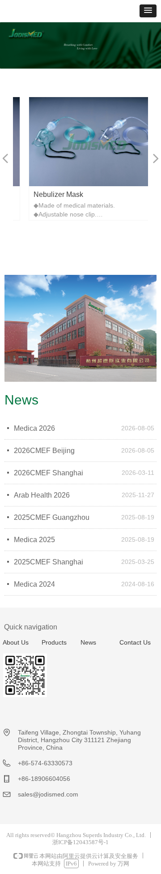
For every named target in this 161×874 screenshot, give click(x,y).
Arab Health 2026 (42, 495)
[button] (148, 10)
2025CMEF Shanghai (48, 562)
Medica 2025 (34, 539)
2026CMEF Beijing (44, 450)
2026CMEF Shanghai (48, 473)
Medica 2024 (34, 584)
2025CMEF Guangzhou (51, 517)
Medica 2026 (34, 428)
